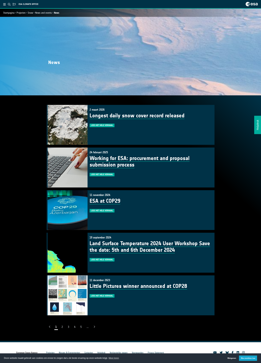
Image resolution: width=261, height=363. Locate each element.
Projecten (21, 12)
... (88, 326)
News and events (43, 12)
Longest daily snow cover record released (137, 115)
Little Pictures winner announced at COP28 (138, 286)
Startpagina (8, 12)
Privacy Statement (156, 352)
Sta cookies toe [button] (248, 358)
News (56, 12)
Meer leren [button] (114, 358)
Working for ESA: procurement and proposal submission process (139, 161)
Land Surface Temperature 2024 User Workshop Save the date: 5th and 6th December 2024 (150, 246)
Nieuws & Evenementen (69, 352)
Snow (30, 12)
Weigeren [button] (231, 358)
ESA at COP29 (105, 201)
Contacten (88, 352)
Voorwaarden (137, 352)
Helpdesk (101, 352)
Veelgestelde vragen (119, 352)
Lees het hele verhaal (102, 125)
